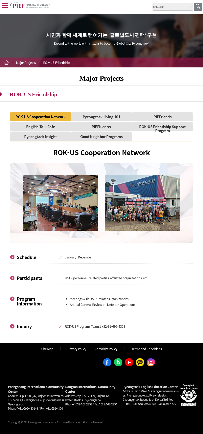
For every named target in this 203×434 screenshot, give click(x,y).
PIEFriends (162, 116)
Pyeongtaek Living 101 (102, 116)
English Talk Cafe (40, 126)
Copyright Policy (106, 348)
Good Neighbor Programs (101, 136)
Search (198, 7)
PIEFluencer (101, 126)
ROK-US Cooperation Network (40, 116)
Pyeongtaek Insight (40, 136)
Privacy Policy (76, 348)
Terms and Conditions (146, 348)
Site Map (47, 348)
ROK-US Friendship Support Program (162, 128)
